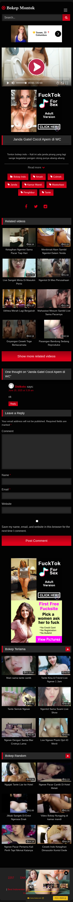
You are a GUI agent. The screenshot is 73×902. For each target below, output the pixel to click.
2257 (11, 877)
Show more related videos (36, 356)
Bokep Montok (20, 7)
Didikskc (20, 386)
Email (6, 489)
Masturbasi (58, 184)
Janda (14, 184)
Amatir (39, 176)
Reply (13, 403)
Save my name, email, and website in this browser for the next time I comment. (36, 528)
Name (6, 475)
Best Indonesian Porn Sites (22, 889)
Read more (35, 167)
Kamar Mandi (34, 184)
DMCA (24, 877)
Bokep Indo (20, 176)
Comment (7, 431)
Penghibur (29, 192)
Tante (48, 192)
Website (7, 503)
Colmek (57, 176)
